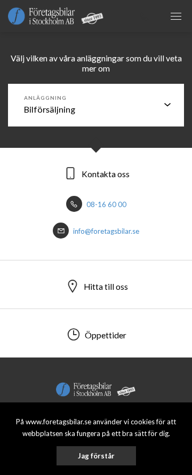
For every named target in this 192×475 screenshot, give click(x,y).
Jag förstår (96, 456)
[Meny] (176, 16)
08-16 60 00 (105, 204)
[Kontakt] (144, 16)
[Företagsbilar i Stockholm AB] (56, 15)
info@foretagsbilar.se (105, 231)
